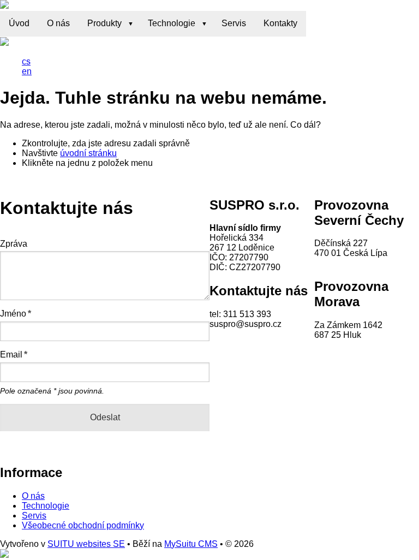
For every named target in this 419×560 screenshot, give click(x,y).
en (27, 71)
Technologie (171, 23)
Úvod (19, 23)
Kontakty (280, 23)
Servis (234, 23)
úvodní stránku (88, 153)
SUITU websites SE (86, 544)
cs (26, 61)
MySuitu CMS (191, 544)
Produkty (104, 23)
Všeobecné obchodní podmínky (83, 525)
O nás (58, 23)
